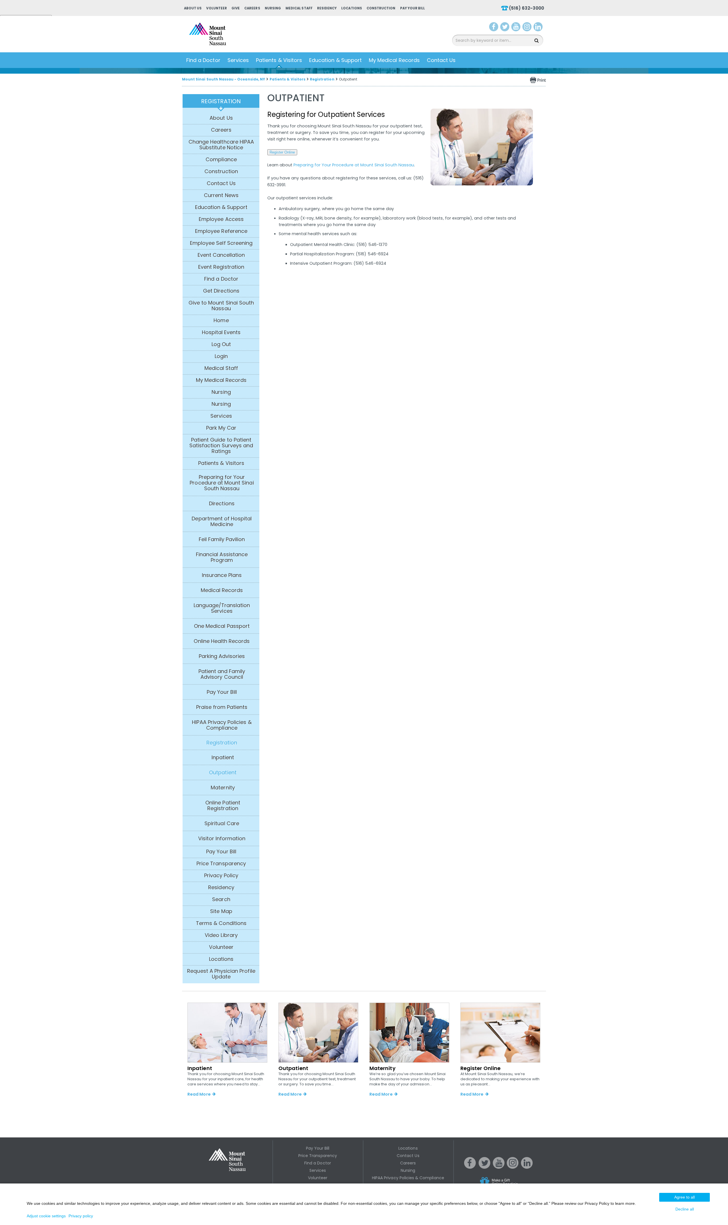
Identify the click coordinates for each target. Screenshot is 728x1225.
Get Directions (221, 290)
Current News (221, 195)
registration (221, 101)
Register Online (282, 152)
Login (221, 356)
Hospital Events (221, 332)
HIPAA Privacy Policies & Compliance (221, 725)
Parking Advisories (222, 656)
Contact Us (441, 60)
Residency (327, 8)
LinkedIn (539, 28)
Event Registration (221, 267)
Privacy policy (81, 1216)
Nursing (273, 8)
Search (221, 899)
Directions (222, 503)
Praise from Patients (222, 707)
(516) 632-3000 (526, 8)
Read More (198, 1094)
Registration (322, 79)
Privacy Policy (221, 875)
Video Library (221, 935)
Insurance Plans (222, 575)
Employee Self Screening (221, 243)
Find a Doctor (203, 60)
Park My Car (221, 428)
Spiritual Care (221, 823)
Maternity (223, 787)
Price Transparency (221, 863)
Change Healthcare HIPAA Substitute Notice (221, 144)
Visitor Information (222, 838)
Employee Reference (221, 231)
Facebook (494, 28)
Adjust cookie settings (46, 1216)
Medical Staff (299, 8)
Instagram (528, 28)
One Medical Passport (222, 626)
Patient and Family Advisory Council (221, 674)
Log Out (221, 344)
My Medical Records (394, 60)
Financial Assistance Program (222, 557)
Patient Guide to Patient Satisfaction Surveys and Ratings (221, 445)
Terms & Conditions (221, 923)
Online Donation (509, 1185)
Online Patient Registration (222, 805)
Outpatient (223, 772)
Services (238, 60)
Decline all (684, 1209)
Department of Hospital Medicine (222, 521)
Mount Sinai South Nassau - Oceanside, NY (223, 79)
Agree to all (684, 1197)
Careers (252, 8)
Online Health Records (222, 641)
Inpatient (223, 757)
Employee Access (221, 219)
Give (235, 8)
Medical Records (222, 590)
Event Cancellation (221, 255)
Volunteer (216, 8)
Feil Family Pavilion (222, 539)
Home (221, 320)
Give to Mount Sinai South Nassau (221, 305)
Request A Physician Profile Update (221, 974)
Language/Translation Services (222, 608)
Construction (381, 8)
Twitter (505, 28)
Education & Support (335, 60)
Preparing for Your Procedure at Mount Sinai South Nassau (222, 483)
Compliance (221, 159)
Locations (351, 8)
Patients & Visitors (279, 60)
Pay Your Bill (412, 8)
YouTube (516, 28)
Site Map (221, 911)
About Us (193, 8)
